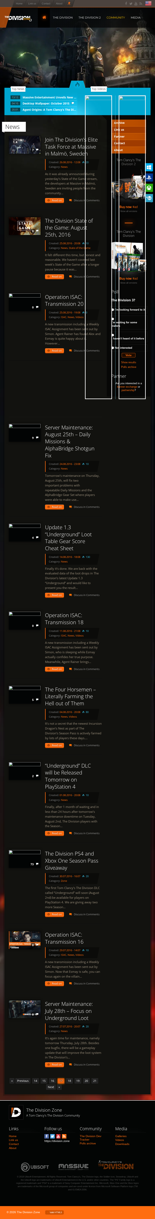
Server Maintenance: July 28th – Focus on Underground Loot (69, 1010)
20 (86, 1081)
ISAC (63, 317)
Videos (79, 635)
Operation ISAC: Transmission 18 (64, 619)
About (12, 1148)
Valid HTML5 (56, 1212)
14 (35, 1081)
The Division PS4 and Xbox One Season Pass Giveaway (71, 860)
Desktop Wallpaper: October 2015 (46, 103)
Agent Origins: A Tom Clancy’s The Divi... (50, 110)
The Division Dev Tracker (90, 1137)
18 (69, 1081)
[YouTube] (135, 3)
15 (44, 1081)
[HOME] (44, 17)
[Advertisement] (55, 388)
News (64, 167)
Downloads (122, 1144)
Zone (64, 881)
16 (52, 1081)
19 (78, 1081)
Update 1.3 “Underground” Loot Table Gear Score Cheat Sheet (68, 538)
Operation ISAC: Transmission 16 (64, 938)
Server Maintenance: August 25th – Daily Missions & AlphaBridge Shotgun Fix (69, 441)
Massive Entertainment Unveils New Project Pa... (50, 97)
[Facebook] (126, 3)
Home (13, 1136)
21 (94, 1081)
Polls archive (88, 1143)
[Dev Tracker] (69, 3)
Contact (14, 1144)
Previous (23, 1081)
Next (51, 1087)
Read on (57, 200)
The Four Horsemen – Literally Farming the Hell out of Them (70, 696)
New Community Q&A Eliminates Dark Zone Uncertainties (131, 114)
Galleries (121, 1136)
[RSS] (140, 3)
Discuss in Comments (86, 507)
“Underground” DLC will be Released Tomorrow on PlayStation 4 (68, 776)
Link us (13, 1140)
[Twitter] (131, 3)
